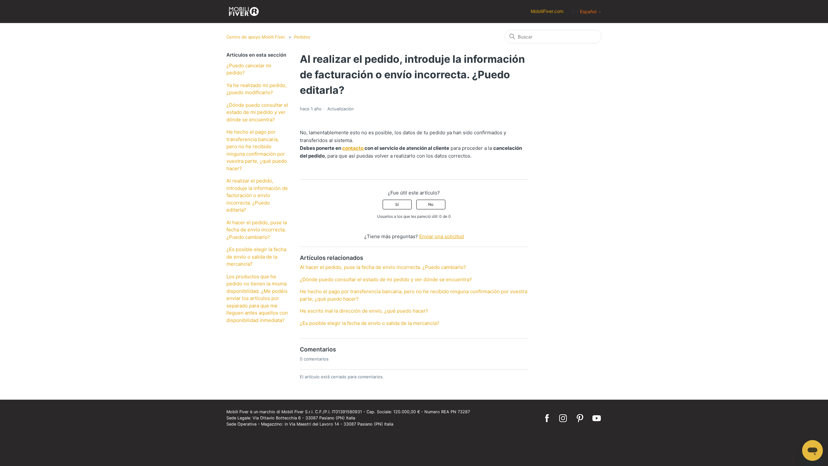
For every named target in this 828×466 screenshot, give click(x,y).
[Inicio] (243, 11)
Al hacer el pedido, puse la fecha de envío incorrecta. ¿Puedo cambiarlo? (256, 229)
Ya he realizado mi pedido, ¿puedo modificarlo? (256, 89)
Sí (397, 204)
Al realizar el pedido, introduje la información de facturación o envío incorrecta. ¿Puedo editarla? (257, 195)
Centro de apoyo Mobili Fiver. (256, 36)
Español (589, 11)
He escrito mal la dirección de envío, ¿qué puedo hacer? (364, 311)
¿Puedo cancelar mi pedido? (248, 69)
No (430, 204)
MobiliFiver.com (547, 11)
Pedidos (302, 36)
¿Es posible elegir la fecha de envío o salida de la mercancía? (256, 256)
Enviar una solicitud (441, 236)
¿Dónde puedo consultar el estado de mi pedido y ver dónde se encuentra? (257, 112)
